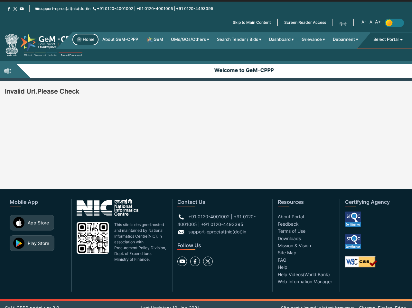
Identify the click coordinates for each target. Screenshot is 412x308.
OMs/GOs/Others (188, 39)
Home (89, 39)
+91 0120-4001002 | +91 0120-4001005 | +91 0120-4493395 (155, 8)
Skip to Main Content (252, 22)
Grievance (312, 39)
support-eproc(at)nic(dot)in (64, 8)
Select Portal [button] (386, 39)
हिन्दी (343, 24)
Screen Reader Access (305, 22)
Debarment (344, 39)
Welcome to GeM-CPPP (241, 70)
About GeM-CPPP (120, 39)
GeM (158, 39)
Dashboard (280, 39)
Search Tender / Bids (237, 39)
